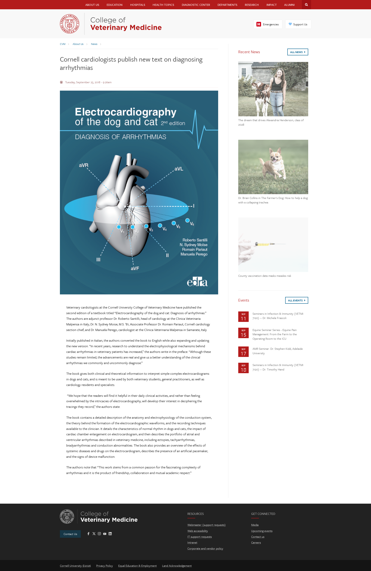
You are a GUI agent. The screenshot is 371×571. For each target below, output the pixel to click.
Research (252, 5)
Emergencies (271, 24)
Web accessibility (197, 531)
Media (255, 525)
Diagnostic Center (196, 5)
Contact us (257, 536)
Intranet (192, 542)
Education (115, 5)
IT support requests (199, 536)
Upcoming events (261, 531)
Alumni (289, 5)
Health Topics (163, 5)
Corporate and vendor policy (205, 548)
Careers (256, 542)
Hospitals (137, 5)
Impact (271, 5)
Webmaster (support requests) (206, 525)
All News (296, 52)
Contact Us (70, 534)
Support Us (300, 24)
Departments (227, 5)
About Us (92, 5)
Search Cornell (306, 4)
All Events (295, 300)
